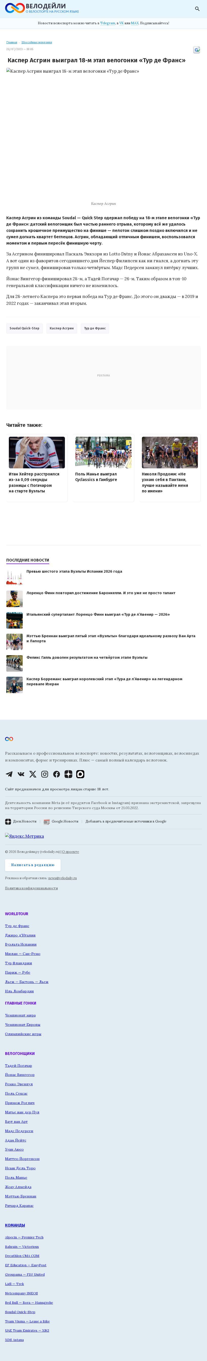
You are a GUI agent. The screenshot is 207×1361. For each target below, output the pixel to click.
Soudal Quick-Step (24, 328)
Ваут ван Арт (16, 1121)
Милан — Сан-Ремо (22, 953)
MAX (135, 23)
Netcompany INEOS (21, 1293)
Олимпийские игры (23, 1034)
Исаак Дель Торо (20, 1168)
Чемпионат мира (20, 1015)
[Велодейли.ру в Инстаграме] (45, 774)
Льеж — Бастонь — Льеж (26, 981)
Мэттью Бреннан (20, 1196)
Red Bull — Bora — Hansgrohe (29, 1302)
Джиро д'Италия (20, 935)
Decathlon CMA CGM (22, 1255)
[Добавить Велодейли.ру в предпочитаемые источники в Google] (197, 53)
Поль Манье (16, 1177)
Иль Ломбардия (19, 991)
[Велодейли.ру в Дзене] (68, 774)
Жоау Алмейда (18, 1187)
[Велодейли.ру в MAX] (80, 774)
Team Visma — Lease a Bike (27, 1321)
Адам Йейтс (15, 1140)
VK (121, 23)
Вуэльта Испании (21, 944)
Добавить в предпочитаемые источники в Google (126, 821)
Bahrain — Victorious (22, 1246)
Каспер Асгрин (62, 328)
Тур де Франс (95, 328)
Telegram (107, 23)
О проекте (70, 852)
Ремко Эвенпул (19, 1084)
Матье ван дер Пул (22, 1112)
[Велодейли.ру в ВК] (21, 774)
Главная (11, 42)
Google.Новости (65, 821)
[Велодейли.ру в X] (33, 774)
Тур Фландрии (18, 963)
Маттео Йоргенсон (22, 1158)
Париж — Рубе (17, 972)
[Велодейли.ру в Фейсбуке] (57, 774)
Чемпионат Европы (22, 1024)
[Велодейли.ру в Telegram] (9, 774)
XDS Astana (14, 1339)
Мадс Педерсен (19, 1131)
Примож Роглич (20, 1102)
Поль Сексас (16, 1093)
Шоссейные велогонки (36, 42)
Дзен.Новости (24, 821)
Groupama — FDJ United (25, 1274)
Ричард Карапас (19, 1205)
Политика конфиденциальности (31, 888)
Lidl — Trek (14, 1284)
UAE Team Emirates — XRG (27, 1330)
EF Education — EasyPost (25, 1265)
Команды (15, 1225)
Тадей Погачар (18, 1065)
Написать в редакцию (33, 865)
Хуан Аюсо (14, 1149)
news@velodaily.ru (62, 878)
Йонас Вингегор (20, 1074)
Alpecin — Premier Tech (24, 1237)
